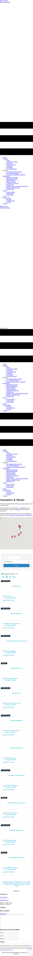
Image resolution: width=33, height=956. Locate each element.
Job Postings (27, 883)
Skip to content (4, 0)
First (1, 933)
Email (2, 938)
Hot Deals (5, 883)
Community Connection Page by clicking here (20, 515)
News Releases (17, 881)
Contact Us (7, 884)
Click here (17, 509)
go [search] (17, 565)
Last (1, 935)
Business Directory (7, 881)
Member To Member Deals (16, 883)
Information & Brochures (17, 884)
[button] (4, 206)
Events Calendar (26, 881)
